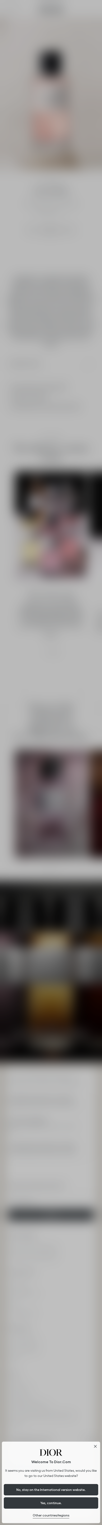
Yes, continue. (51, 1503)
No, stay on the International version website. (51, 1490)
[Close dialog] (95, 1446)
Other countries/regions (51, 1515)
